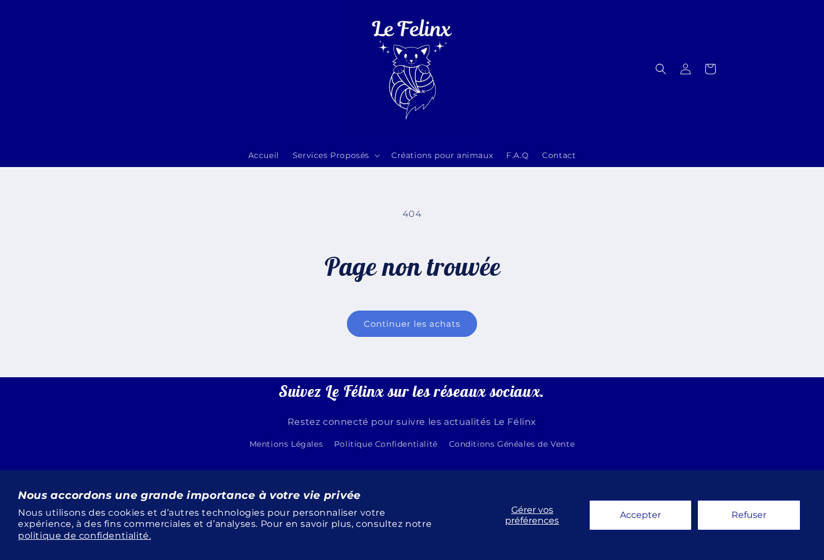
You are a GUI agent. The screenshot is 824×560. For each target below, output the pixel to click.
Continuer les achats (412, 323)
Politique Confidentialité (386, 444)
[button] (335, 155)
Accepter (640, 515)
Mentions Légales (286, 444)
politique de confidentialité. (84, 535)
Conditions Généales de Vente (512, 444)
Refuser (749, 515)
